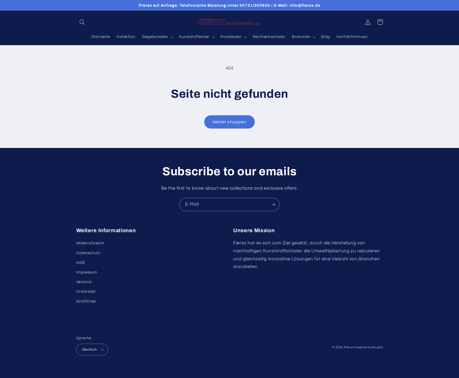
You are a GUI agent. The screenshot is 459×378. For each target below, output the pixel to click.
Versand (84, 282)
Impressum (86, 272)
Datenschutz (88, 253)
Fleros (348, 347)
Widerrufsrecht (90, 243)
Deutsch (89, 349)
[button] (82, 22)
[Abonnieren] (273, 204)
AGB (80, 263)
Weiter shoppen (229, 122)
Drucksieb (86, 292)
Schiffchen (86, 301)
